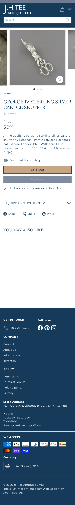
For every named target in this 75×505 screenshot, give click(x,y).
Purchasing (11, 376)
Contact (8, 344)
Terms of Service (14, 381)
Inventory (10, 360)
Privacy (8, 393)
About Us (9, 349)
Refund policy (12, 387)
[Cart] (62, 9)
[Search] (67, 20)
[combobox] (37, 20)
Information (11, 355)
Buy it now (37, 179)
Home (7, 93)
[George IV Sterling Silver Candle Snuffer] (28, 267)
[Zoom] (59, 79)
